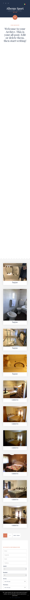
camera (15, 399)
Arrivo (5, 578)
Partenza (5, 584)
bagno (15, 282)
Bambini (5, 572)
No (13, 597)
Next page (17, 535)
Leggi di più (17, 597)
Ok (10, 597)
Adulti (5, 566)
